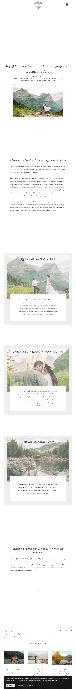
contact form (29, 568)
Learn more (55, 680)
